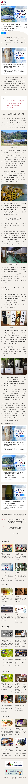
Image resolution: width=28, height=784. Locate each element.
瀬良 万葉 (2, 646)
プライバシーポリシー (6, 777)
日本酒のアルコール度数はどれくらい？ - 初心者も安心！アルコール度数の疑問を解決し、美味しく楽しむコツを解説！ (20, 687)
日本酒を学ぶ (7, 646)
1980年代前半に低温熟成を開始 (14, 103)
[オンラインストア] (14, 767)
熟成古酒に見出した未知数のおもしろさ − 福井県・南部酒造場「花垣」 (7, 617)
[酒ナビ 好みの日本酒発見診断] (14, 774)
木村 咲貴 (16, 622)
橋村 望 (2, 620)
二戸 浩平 (16, 580)
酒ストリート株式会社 (19, 777)
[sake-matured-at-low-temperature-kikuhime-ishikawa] (14, 468)
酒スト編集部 (3, 580)
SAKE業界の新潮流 (11, 30)
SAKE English (21, 622)
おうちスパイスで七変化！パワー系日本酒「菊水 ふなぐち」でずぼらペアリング (7, 731)
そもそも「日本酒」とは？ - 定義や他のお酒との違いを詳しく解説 (7, 600)
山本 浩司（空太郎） (4, 30)
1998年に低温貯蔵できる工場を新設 (15, 101)
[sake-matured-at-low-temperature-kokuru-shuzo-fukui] (14, 497)
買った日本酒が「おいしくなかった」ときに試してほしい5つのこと (20, 707)
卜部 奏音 (2, 755)
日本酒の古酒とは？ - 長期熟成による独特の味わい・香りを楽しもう (20, 600)
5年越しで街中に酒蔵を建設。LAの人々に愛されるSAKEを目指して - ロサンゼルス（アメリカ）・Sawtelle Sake (17, 521)
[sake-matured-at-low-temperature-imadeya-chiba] (14, 61)
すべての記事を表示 (14, 533)
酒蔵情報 (5, 620)
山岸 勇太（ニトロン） (4, 665)
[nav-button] (25, 2)
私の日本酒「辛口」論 (22, 580)
